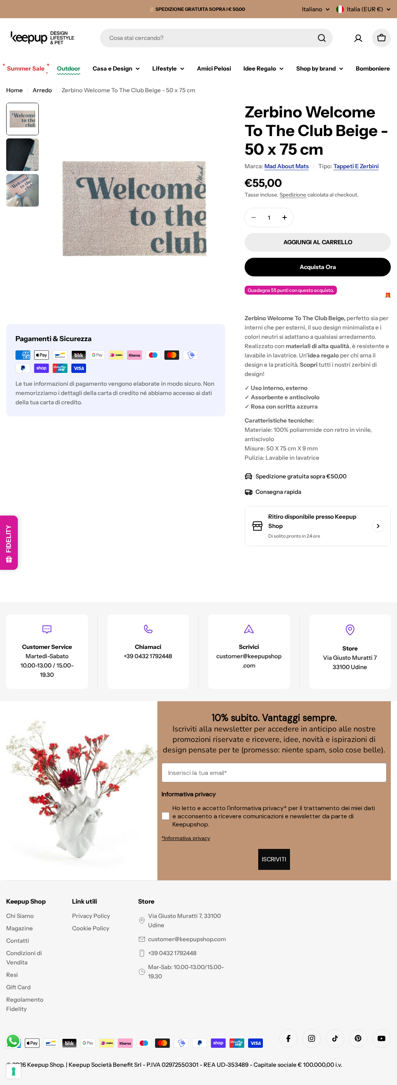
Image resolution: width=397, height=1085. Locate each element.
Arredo (42, 90)
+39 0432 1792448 (172, 953)
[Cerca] (321, 38)
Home (14, 90)
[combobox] (216, 38)
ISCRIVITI (274, 859)
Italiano (312, 9)
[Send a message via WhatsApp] (13, 1041)
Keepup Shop (45, 1064)
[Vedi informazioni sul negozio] (378, 526)
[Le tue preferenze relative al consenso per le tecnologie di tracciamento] (13, 1071)
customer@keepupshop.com (187, 939)
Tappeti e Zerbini (356, 166)
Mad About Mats (286, 166)
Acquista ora (318, 267)
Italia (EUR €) (365, 9)
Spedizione (293, 194)
